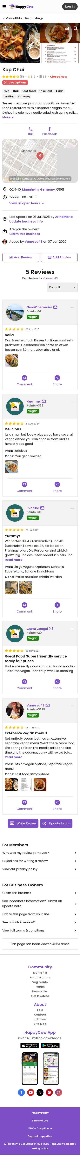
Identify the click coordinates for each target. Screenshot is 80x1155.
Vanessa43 (34, 241)
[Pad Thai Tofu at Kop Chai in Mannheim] (11, 784)
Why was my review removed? (25, 853)
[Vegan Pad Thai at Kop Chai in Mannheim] (11, 466)
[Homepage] (21, 6)
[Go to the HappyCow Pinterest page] (49, 1092)
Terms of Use (40, 1120)
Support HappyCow (40, 1136)
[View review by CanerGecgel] (15, 633)
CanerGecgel (37, 628)
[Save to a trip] (67, 28)
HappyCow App (40, 1032)
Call (30, 134)
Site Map (40, 1024)
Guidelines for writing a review (25, 861)
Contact (40, 1015)
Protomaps (25, 178)
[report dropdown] (72, 307)
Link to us (40, 1019)
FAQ (40, 1010)
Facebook (49, 134)
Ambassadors (40, 977)
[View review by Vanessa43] (15, 710)
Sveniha (33, 508)
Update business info (26, 221)
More (6, 117)
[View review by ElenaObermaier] (15, 312)
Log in (70, 6)
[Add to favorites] (75, 28)
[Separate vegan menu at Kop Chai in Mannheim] (25, 784)
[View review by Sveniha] (15, 513)
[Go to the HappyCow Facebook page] (21, 1092)
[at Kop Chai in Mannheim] (11, 360)
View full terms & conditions (23, 930)
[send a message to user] (56, 307)
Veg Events (40, 982)
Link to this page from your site (25, 914)
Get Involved (40, 996)
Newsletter (40, 991)
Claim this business (24, 234)
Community (40, 967)
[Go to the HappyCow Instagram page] (58, 1092)
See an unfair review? (18, 922)
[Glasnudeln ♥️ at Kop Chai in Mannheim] (25, 587)
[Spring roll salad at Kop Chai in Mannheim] (40, 784)
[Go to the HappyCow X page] (40, 1092)
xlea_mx (34, 401)
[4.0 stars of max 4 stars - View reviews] (10, 76)
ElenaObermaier (39, 307)
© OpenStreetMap (44, 178)
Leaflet (14, 178)
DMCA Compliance (40, 1128)
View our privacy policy (19, 869)
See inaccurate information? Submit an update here (32, 903)
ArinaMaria (64, 217)
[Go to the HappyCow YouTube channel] (30, 1092)
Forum (40, 987)
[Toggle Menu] (4, 6)
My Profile (40, 973)
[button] (40, 156)
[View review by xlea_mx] (15, 406)
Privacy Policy (40, 1113)
